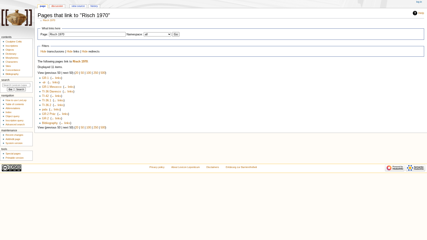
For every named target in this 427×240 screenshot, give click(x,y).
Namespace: (135, 34)
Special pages (13, 153)
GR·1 (45, 78)
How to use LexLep (16, 100)
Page (43, 6)
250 (95, 72)
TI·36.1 (46, 100)
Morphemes (12, 57)
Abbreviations (13, 108)
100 (88, 72)
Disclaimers (212, 167)
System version (14, 143)
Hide (43, 51)
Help (421, 13)
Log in (419, 1)
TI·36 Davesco (51, 91)
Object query (13, 116)
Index (9, 112)
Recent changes (14, 135)
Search (5, 80)
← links (56, 78)
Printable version (15, 157)
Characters (12, 61)
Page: (44, 34)
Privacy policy (157, 167)
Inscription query (15, 120)
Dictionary (11, 53)
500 (103, 72)
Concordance (13, 70)
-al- (44, 82)
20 (76, 72)
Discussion (57, 6)
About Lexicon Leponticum (185, 167)
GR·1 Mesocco (51, 86)
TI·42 (45, 96)
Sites (8, 66)
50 (82, 72)
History (94, 6)
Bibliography (50, 123)
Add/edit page (13, 139)
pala (44, 109)
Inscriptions (12, 45)
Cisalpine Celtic (14, 41)
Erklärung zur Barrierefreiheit (241, 167)
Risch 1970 (49, 20)
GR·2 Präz (49, 114)
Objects (10, 49)
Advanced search (15, 124)
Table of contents (15, 104)
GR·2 (45, 118)
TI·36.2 (46, 105)
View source (78, 6)
